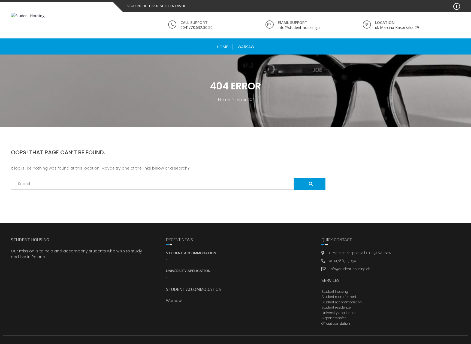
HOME (222, 46)
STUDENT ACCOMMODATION (191, 253)
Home (224, 99)
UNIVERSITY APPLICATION (188, 271)
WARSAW (246, 46)
